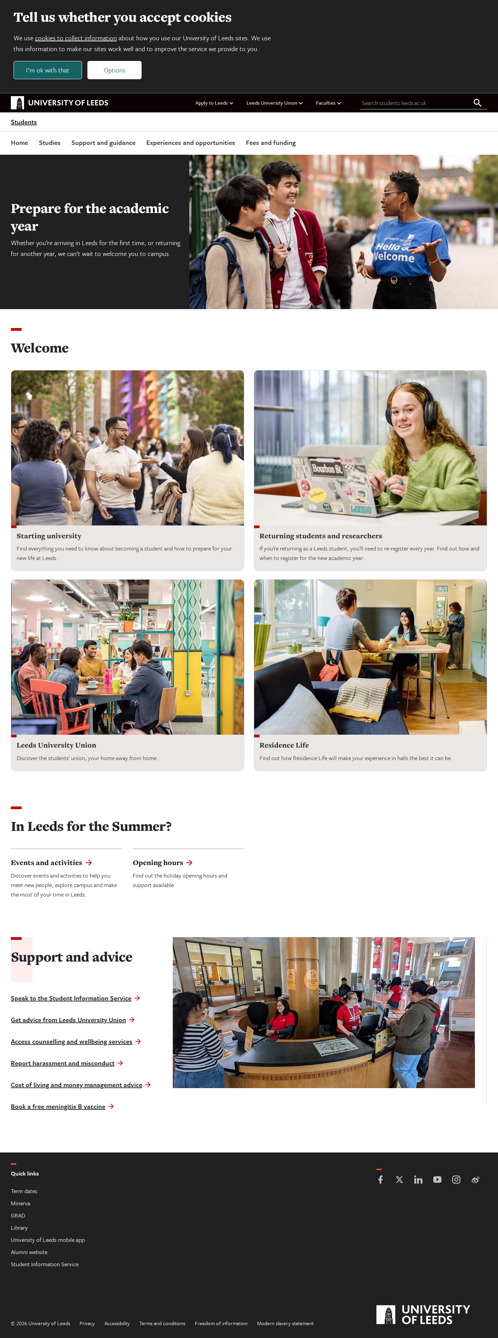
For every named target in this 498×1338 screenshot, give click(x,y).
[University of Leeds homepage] (59, 103)
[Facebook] (380, 1180)
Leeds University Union (272, 102)
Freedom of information (221, 1323)
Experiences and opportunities (190, 142)
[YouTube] (437, 1180)
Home (19, 142)
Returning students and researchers (321, 536)
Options (114, 69)
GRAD (18, 1215)
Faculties (325, 102)
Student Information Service (45, 1264)
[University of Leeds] (431, 1315)
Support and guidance (103, 142)
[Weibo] (475, 1180)
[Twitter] (399, 1180)
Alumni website (29, 1252)
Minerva (20, 1203)
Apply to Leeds (211, 102)
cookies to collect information (76, 37)
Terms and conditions (162, 1323)
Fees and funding (271, 142)
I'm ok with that (47, 69)
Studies (50, 142)
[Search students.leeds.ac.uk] (478, 103)
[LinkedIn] (418, 1180)
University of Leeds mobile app (48, 1239)
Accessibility (117, 1323)
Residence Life (284, 745)
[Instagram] (456, 1180)
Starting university (49, 536)
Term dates (24, 1191)
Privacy (87, 1323)
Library (19, 1227)
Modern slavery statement (285, 1323)
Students (24, 122)
